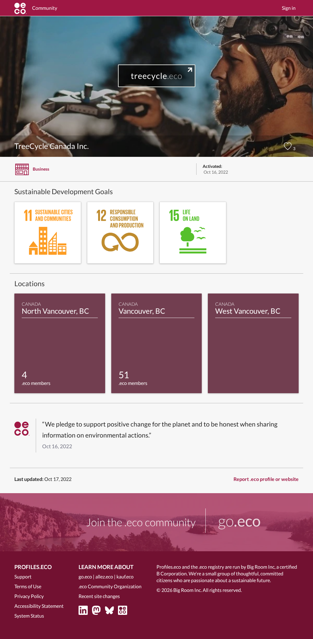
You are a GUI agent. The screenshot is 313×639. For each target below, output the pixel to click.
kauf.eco (125, 576)
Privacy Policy (29, 596)
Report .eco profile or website (266, 479)
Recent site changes (99, 596)
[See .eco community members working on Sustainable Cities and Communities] (47, 233)
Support (22, 576)
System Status (29, 616)
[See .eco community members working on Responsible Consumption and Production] (120, 233)
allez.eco (104, 576)
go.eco (85, 576)
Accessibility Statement (39, 606)
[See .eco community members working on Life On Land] (193, 233)
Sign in (289, 8)
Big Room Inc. (187, 590)
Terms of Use (27, 586)
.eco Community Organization (110, 586)
